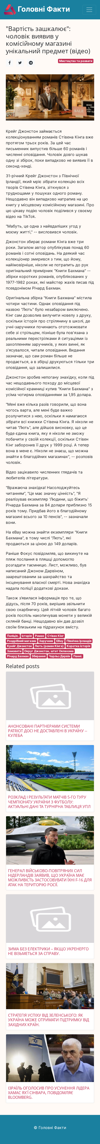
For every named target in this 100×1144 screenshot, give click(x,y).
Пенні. (77, 656)
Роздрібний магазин (21, 641)
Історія (27, 636)
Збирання (39, 656)
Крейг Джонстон (19, 646)
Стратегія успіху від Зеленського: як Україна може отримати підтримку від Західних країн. (48, 1020)
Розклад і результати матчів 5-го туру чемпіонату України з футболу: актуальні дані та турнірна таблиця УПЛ (49, 801)
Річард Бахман (18, 656)
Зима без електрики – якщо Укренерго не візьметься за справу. (48, 951)
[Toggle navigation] (89, 10)
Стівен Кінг (55, 636)
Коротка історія (78, 646)
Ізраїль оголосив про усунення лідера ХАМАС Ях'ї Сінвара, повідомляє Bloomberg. (48, 1092)
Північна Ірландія (79, 641)
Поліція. (13, 636)
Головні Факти (43, 9)
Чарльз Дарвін (59, 656)
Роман (39, 636)
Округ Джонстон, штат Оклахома (49, 651)
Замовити (14, 651)
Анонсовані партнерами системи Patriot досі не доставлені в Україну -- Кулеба (47, 731)
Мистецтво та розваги (75, 61)
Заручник (46, 641)
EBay (59, 641)
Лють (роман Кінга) (49, 646)
